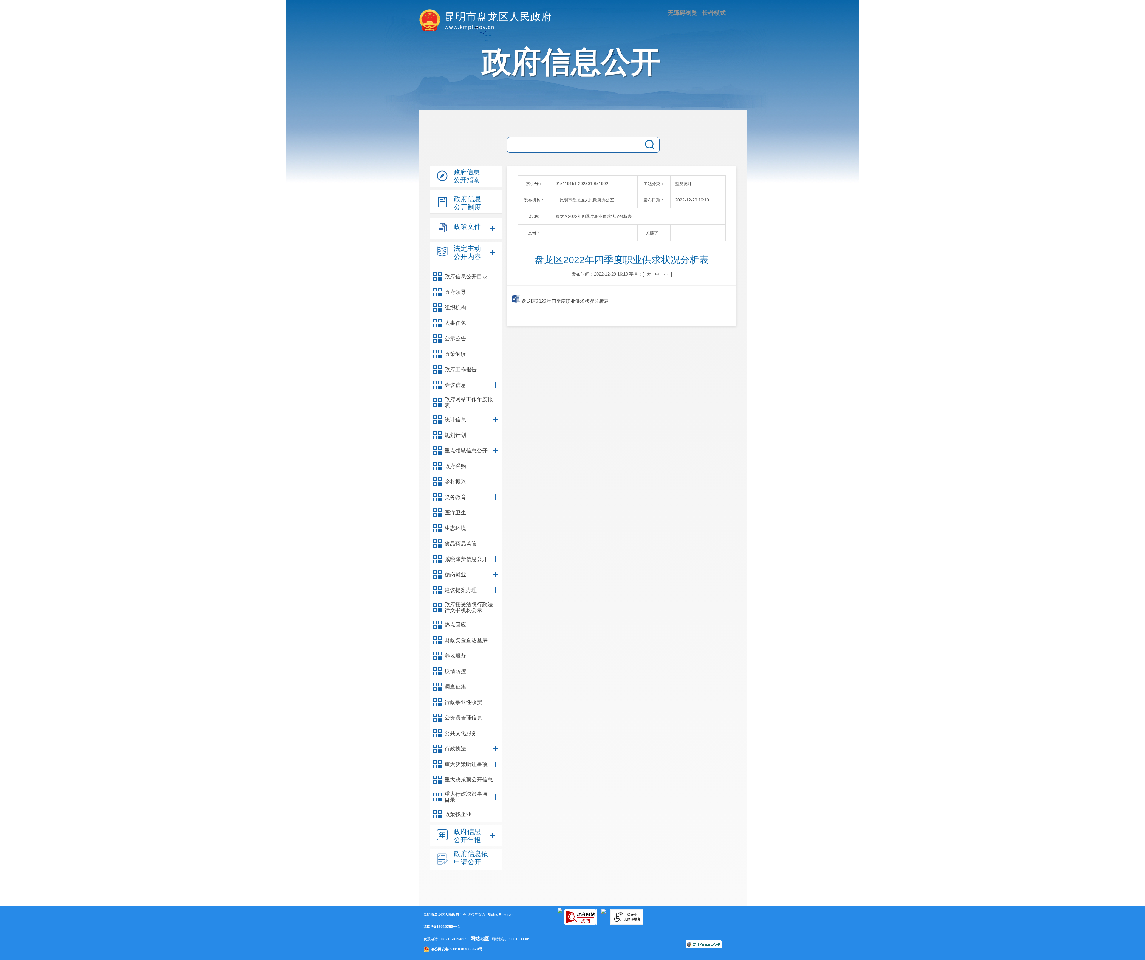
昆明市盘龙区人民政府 (441, 915)
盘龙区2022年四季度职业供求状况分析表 (564, 301)
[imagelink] (560, 910)
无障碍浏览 (682, 13)
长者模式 (714, 13)
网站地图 (480, 938)
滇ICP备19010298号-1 (441, 927)
